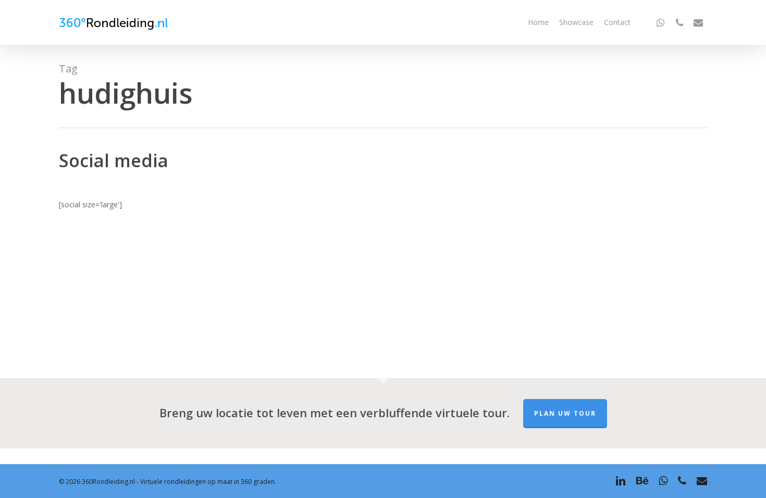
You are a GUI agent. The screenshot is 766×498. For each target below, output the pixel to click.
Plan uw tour (565, 413)
